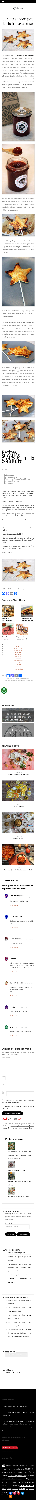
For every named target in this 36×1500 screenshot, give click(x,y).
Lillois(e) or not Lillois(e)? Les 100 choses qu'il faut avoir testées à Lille (18, 716)
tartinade (15, 1489)
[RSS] (10, 1496)
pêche (9, 1485)
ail (3, 1465)
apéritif (15, 1466)
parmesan (31, 1479)
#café (18, 646)
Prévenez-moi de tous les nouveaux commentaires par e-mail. (18, 1101)
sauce (30, 1485)
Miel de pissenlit (18, 806)
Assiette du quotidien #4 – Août (18, 1196)
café (9, 1469)
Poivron (13, 1482)
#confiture (18, 650)
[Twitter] (22, 1493)
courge (19, 1472)
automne (22, 1466)
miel (3, 1479)
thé (27, 1489)
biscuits (28, 1466)
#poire (18, 668)
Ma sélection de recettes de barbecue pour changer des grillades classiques (19, 1155)
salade (23, 1485)
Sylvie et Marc (12, 1300)
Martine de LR (16, 917)
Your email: (9, 1223)
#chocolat (18, 648)
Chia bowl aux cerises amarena (18, 774)
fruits (23, 1475)
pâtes (4, 1485)
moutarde (10, 1479)
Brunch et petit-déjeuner (21, 679)
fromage (14, 1475)
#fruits (18, 656)
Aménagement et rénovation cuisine (14, 1406)
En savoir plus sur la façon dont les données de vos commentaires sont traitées (18, 1127)
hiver (28, 1475)
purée (31, 1482)
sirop (4, 1489)
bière (32, 1466)
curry (25, 1472)
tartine (22, 1489)
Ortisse (13, 959)
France (4, 1476)
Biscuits (9, 679)
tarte (9, 1489)
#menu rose (18, 660)
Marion (13, 1007)
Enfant (31, 1472)
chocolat (29, 1469)
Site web (3, 1092)
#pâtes (18, 664)
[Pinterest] (18, 1493)
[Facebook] (10, 1493)
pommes (23, 1482)
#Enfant (18, 652)
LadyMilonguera (17, 896)
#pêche (18, 666)
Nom (3, 1077)
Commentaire (6, 1058)
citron (5, 1472)
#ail (18, 644)
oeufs (20, 1479)
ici (2, 1430)
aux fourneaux (16, 983)
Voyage (4, 1492)
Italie (32, 1475)
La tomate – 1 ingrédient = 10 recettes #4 (19, 1280)
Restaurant (15, 1485)
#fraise (18, 654)
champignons (18, 1469)
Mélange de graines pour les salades (19, 1183)
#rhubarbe (18, 670)
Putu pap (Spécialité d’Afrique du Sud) (18, 870)
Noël (15, 1479)
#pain (18, 662)
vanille (31, 1489)
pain (25, 1478)
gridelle (13, 1027)
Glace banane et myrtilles (16, 1170)
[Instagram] (14, 1493)
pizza (3, 1482)
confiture (12, 1472)
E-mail (4, 1085)
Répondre (15, 905)
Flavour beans (16, 939)
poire (8, 1482)
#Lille (18, 658)
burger (4, 1469)
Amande (9, 1466)
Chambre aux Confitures (25, 55)
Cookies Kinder (18, 838)
